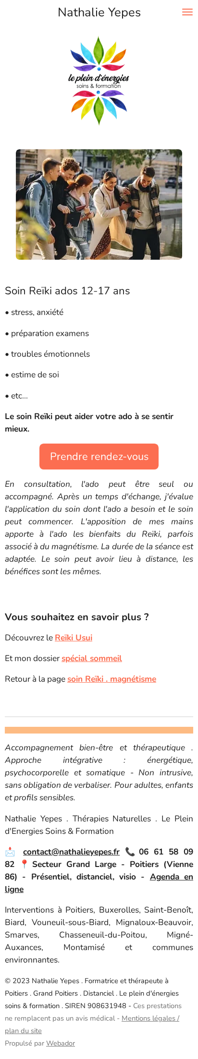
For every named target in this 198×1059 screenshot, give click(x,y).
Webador (60, 1043)
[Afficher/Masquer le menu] (187, 12)
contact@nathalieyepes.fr (71, 851)
